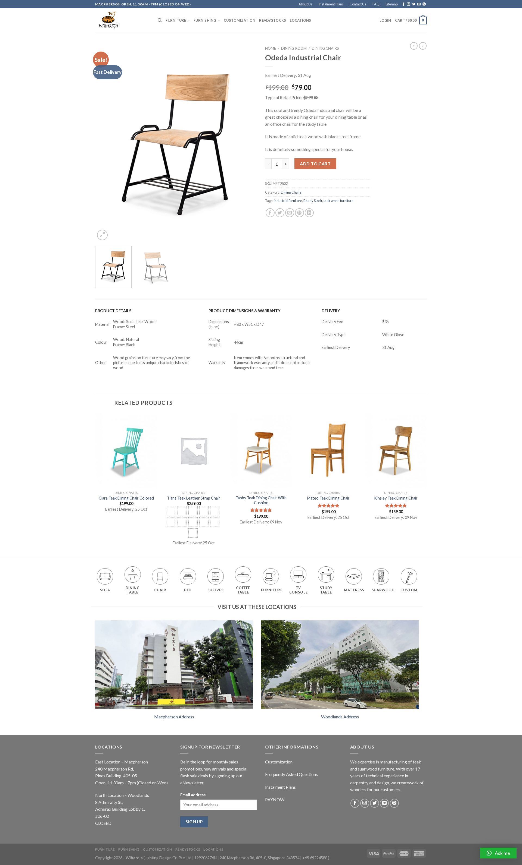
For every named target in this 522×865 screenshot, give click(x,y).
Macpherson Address (174, 716)
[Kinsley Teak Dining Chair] (396, 450)
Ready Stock (312, 200)
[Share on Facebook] (270, 212)
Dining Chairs (325, 48)
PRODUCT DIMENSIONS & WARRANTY (245, 310)
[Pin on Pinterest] (299, 212)
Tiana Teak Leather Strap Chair (193, 498)
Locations (300, 20)
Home (270, 48)
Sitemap (392, 4)
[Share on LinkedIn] (309, 212)
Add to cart (315, 163)
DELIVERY (331, 310)
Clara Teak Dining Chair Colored (126, 498)
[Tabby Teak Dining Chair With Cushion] (261, 450)
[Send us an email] (419, 4)
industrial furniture (288, 200)
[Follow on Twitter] (413, 4)
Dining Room (294, 48)
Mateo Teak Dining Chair (328, 498)
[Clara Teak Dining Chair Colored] (126, 450)
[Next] (247, 142)
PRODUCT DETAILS (113, 310)
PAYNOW (274, 799)
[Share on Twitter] (279, 212)
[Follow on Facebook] (403, 4)
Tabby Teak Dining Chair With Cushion (261, 500)
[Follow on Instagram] (408, 4)
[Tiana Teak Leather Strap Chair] (194, 450)
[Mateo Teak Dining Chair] (328, 450)
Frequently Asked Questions (291, 774)
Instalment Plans (331, 4)
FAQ (376, 4)
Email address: (193, 795)
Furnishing (205, 20)
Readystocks (272, 20)
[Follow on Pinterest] (424, 4)
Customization (239, 20)
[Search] (160, 20)
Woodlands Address (340, 716)
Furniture (176, 20)
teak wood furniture (338, 200)
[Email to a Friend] (289, 212)
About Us (305, 4)
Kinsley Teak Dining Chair (396, 498)
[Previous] (105, 142)
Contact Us (358, 4)
